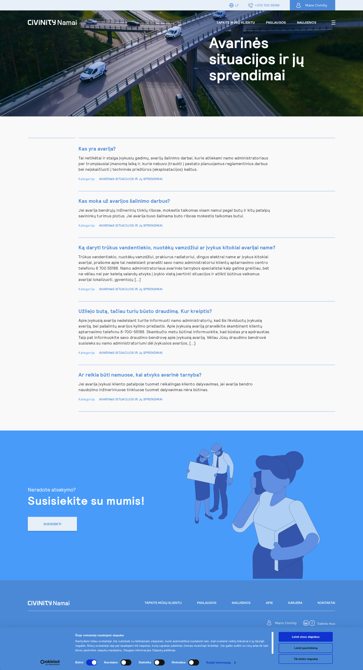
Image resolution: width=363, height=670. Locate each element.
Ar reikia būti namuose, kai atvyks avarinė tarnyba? (140, 374)
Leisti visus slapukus (306, 636)
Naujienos (306, 22)
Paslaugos (276, 22)
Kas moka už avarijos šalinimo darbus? (124, 201)
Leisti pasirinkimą (305, 648)
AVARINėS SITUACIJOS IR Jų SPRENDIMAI (131, 179)
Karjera (295, 603)
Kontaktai (326, 603)
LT (237, 5)
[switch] (126, 662)
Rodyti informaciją (218, 662)
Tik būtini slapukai (306, 659)
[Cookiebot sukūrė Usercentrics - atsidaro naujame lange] (50, 662)
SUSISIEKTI (52, 524)
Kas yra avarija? (97, 148)
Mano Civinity (316, 5)
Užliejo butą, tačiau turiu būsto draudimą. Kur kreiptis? (145, 311)
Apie (269, 603)
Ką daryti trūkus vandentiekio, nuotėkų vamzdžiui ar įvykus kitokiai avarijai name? (176, 247)
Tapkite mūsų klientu (235, 22)
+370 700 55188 (267, 5)
